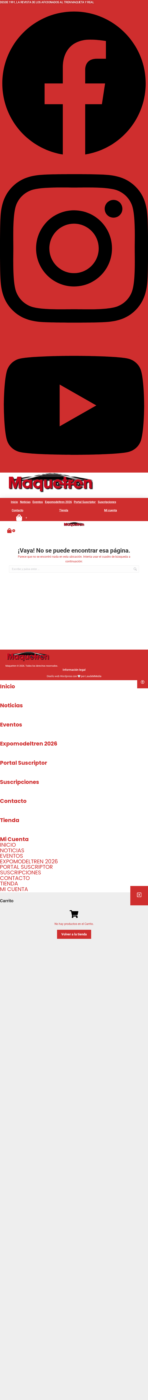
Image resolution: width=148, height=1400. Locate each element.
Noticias (11, 705)
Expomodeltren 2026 (28, 744)
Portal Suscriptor (23, 763)
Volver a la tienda (74, 934)
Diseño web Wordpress (59, 676)
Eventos (11, 725)
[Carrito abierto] (9, 530)
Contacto (13, 801)
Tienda (9, 820)
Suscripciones (19, 782)
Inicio (7, 686)
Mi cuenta (14, 839)
